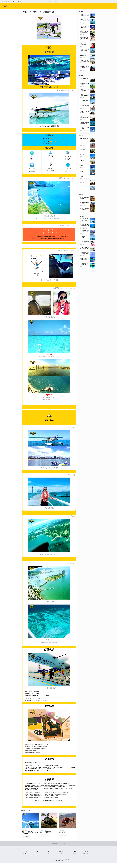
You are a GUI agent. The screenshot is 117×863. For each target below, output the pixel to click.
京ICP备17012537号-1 (58, 860)
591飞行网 (25, 851)
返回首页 (25, 853)
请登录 (14, 1)
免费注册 (19, 1)
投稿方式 (74, 853)
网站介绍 (36, 851)
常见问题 (61, 853)
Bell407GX (62, 832)
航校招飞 (86, 853)
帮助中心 (61, 851)
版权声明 (49, 853)
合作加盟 (49, 851)
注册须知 (86, 851)
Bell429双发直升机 (46, 832)
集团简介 (36, 853)
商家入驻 (56, 1)
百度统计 (74, 851)
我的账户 (50, 1)
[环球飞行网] (5, 6)
